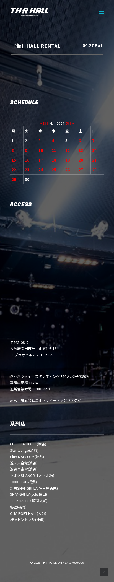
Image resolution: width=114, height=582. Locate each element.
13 (81, 150)
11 (54, 150)
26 (67, 169)
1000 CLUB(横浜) (23, 481)
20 (81, 160)
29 (14, 179)
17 (40, 160)
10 (40, 150)
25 (54, 169)
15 (14, 160)
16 (27, 160)
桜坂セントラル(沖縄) (27, 519)
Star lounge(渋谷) (24, 450)
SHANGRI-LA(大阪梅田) (28, 494)
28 (94, 169)
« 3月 (44, 123)
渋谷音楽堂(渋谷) (23, 469)
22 (14, 169)
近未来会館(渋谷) (23, 463)
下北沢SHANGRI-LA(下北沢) (32, 475)
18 (54, 160)
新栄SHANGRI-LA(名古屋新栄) (34, 488)
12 (67, 150)
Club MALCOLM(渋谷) (27, 456)
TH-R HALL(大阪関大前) (29, 500)
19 (67, 160)
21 (94, 160)
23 (27, 169)
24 (40, 169)
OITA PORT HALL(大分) (28, 513)
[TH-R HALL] (29, 11)
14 (94, 150)
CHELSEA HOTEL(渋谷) (28, 443)
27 (81, 169)
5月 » (70, 123)
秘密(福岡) (18, 507)
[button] (101, 11)
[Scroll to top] (104, 571)
